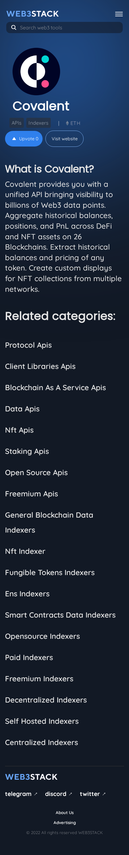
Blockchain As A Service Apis (55, 387)
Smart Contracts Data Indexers (60, 614)
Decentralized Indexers (46, 699)
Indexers (38, 123)
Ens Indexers (27, 593)
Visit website (65, 139)
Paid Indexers (29, 657)
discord (60, 794)
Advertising (65, 822)
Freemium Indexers (39, 678)
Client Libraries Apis (40, 366)
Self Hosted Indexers (42, 721)
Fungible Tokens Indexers (50, 572)
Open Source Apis (36, 472)
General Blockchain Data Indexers (49, 522)
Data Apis (22, 408)
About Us (65, 812)
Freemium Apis (31, 493)
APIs (17, 123)
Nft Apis (19, 430)
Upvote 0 (29, 139)
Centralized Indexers (41, 742)
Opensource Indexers (42, 636)
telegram (22, 794)
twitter (94, 794)
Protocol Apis (28, 345)
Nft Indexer (25, 551)
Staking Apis (27, 451)
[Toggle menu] (119, 13)
